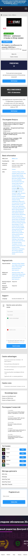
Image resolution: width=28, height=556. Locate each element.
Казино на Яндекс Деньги (8, 400)
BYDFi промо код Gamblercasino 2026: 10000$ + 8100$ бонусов (14, 133)
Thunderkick (14, 244)
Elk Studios (19, 186)
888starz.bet (15, 158)
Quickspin (16, 224)
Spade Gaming (19, 234)
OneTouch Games (16, 216)
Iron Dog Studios (16, 203)
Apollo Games (20, 173)
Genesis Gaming (15, 198)
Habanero (22, 198)
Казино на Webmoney (7, 398)
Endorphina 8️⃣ (15, 188)
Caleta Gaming (19, 183)
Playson (13, 221)
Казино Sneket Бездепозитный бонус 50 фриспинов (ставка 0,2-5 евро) (14, 123)
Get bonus (14, 81)
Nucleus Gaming (15, 214)
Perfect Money (21, 265)
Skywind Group (15, 232)
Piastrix (13, 266)
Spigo (13, 235)
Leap (17, 206)
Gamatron (23, 193)
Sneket (8, 452)
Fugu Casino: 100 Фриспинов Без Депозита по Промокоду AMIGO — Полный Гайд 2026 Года (13, 146)
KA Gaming (22, 203)
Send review (16, 346)
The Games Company (16, 242)
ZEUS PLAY (18, 252)
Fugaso (18, 193)
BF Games (14, 180)
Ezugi (18, 191)
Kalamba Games (15, 204)
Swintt (17, 240)
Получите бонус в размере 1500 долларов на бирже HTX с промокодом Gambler (12, 140)
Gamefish (14, 194)
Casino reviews (14, 57)
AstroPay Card (6, 479)
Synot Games (22, 240)
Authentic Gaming (16, 176)
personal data (21, 342)
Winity (7, 464)
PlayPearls (22, 219)
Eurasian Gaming (15, 189)
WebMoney (21, 275)
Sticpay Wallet (19, 266)
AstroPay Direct (6, 482)
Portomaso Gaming (16, 222)
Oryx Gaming (19, 217)
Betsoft (23, 178)
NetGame (21, 212)
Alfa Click (4, 474)
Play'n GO (18, 219)
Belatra (21, 176)
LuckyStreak (14, 208)
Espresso (21, 188)
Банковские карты (16, 268)
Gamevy (18, 196)
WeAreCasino (15, 249)
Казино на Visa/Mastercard (9, 396)
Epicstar (8, 460)
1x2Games (14, 171)
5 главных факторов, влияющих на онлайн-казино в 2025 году (17, 430)
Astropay (14, 263)
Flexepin (22, 263)
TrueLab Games (19, 245)
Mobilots (20, 211)
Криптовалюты (15, 279)
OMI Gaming (22, 214)
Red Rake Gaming (20, 226)
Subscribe (14, 502)
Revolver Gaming (19, 229)
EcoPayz (18, 263)
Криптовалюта (15, 270)
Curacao (14, 169)
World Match (21, 249)
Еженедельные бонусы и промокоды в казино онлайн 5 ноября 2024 (15, 437)
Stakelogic (14, 239)
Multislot (17, 212)
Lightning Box (21, 206)
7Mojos (19, 171)
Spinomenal (21, 237)
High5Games (15, 201)
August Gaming (19, 175)
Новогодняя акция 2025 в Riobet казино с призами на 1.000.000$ (16, 412)
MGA (16, 211)
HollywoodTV (21, 201)
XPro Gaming (15, 250)
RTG (15, 231)
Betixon (19, 178)
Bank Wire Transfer (7, 484)
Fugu (7, 456)
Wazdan (18, 247)
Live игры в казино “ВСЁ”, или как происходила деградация (16, 418)
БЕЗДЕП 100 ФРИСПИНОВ (17, 4)
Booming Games (15, 181)
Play (23, 449)
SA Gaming (19, 231)
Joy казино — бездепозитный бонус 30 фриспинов (13, 128)
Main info (14, 54)
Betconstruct (15, 178)
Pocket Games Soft (20, 221)
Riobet (8, 449)
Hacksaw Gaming (16, 199)
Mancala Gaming (21, 208)
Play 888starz (7, 41)
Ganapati (23, 196)
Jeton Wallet (15, 265)
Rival (13, 231)
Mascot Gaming (15, 209)
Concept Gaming (15, 185)
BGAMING (19, 180)
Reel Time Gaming (16, 227)
